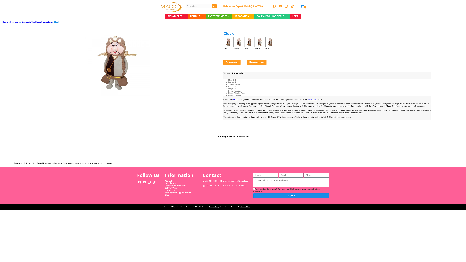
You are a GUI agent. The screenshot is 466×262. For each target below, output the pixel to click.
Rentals (195, 16)
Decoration (241, 16)
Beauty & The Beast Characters (37, 22)
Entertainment (217, 16)
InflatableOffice (245, 207)
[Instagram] (286, 6)
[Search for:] (199, 6)
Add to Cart (233, 62)
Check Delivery (258, 62)
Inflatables (174, 16)
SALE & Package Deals (270, 16)
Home (295, 16)
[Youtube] (280, 6)
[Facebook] (274, 6)
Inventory (15, 22)
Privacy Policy (214, 207)
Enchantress (312, 99)
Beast (235, 99)
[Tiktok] (292, 6)
